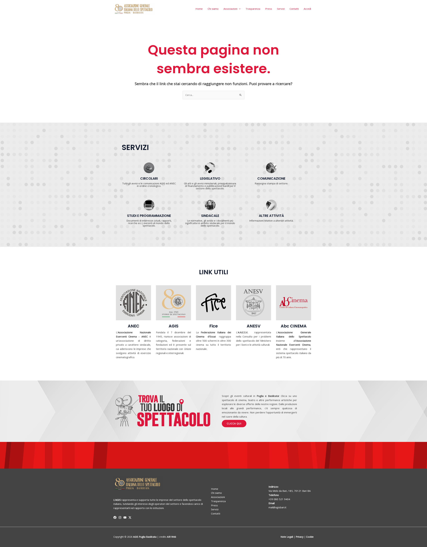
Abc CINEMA (294, 326)
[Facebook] (114, 517)
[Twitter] (129, 517)
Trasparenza (253, 8)
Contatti (294, 8)
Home (199, 8)
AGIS (173, 326)
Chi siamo (213, 8)
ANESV (254, 326)
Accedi (307, 8)
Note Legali (287, 536)
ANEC (133, 326)
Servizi (281, 8)
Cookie (310, 536)
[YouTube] (124, 517)
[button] (239, 8)
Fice (213, 326)
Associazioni (230, 8)
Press (268, 8)
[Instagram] (119, 517)
